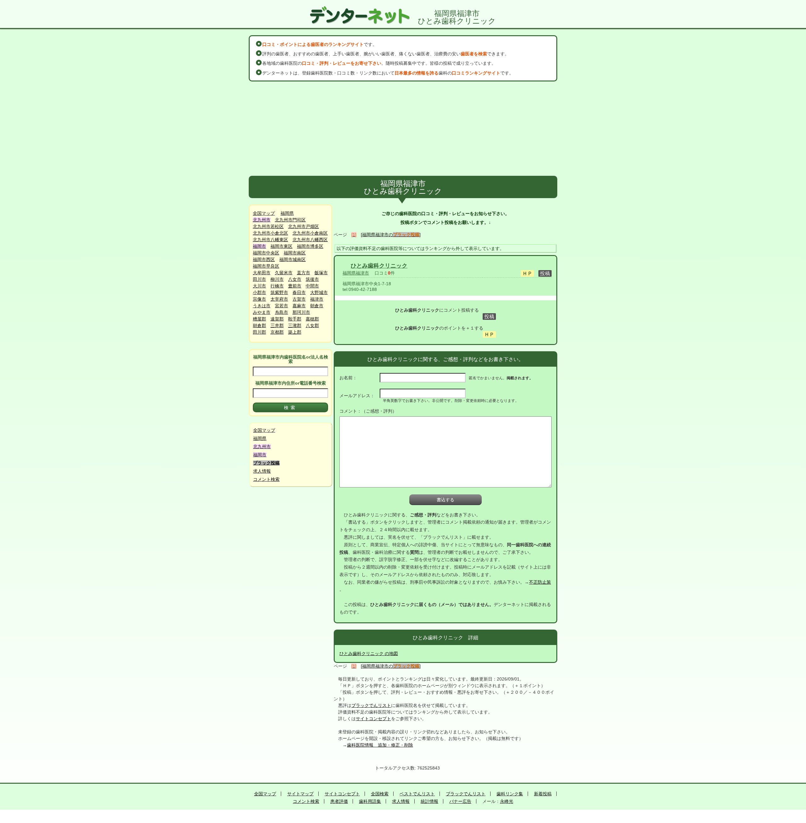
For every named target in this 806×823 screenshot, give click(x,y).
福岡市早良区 (266, 266)
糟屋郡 (259, 318)
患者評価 (339, 801)
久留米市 (283, 272)
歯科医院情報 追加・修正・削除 (380, 745)
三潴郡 (294, 325)
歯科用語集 (370, 801)
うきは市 (261, 305)
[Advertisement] (403, 129)
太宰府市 (279, 299)
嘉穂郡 (312, 318)
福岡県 (287, 213)
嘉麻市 (299, 305)
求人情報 (262, 471)
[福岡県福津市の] (391, 234)
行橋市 (277, 285)
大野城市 (319, 292)
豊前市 (294, 285)
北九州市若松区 (268, 226)
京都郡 (277, 332)
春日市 (299, 292)
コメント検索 (266, 479)
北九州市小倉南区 (310, 233)
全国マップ (264, 213)
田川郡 (259, 332)
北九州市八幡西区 (310, 239)
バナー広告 (460, 801)
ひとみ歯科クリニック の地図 (368, 653)
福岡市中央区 (266, 252)
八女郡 (312, 325)
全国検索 (380, 794)
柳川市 (277, 279)
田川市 (259, 279)
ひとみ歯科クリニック (379, 266)
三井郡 (277, 325)
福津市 (316, 299)
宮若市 (281, 305)
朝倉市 (316, 305)
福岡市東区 (281, 246)
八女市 (294, 279)
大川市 (259, 285)
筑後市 (312, 279)
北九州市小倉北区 (270, 233)
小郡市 (259, 292)
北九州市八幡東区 (270, 239)
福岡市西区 (264, 259)
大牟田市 (261, 272)
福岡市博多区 (310, 246)
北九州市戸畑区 (303, 226)
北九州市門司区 (290, 219)
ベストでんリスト (417, 794)
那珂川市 (301, 312)
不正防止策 (540, 582)
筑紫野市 (279, 292)
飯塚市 (321, 272)
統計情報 (429, 801)
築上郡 (294, 332)
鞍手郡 (294, 318)
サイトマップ (300, 794)
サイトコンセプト (373, 718)
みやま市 (261, 312)
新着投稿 (543, 794)
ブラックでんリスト (371, 705)
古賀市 (299, 299)
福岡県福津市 (356, 272)
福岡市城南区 (292, 259)
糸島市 (281, 312)
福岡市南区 (295, 252)
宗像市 (259, 299)
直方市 (303, 272)
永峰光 (506, 801)
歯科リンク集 (510, 794)
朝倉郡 (259, 325)
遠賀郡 (277, 318)
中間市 (312, 285)
